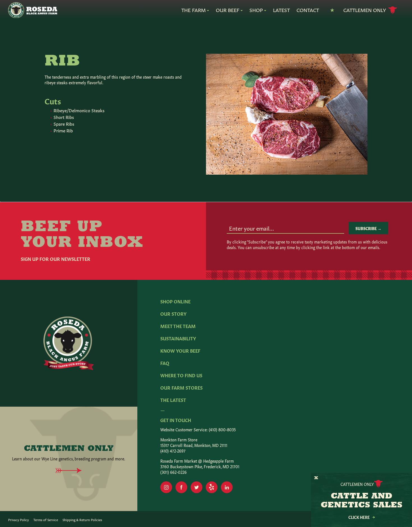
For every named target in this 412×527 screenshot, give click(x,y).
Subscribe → (368, 228)
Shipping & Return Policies (82, 519)
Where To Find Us (181, 375)
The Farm (193, 9)
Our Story (173, 313)
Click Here (359, 517)
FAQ (164, 363)
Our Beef (227, 9)
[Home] (32, 10)
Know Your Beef (180, 350)
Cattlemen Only (364, 9)
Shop (256, 9)
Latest (281, 9)
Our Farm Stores (181, 387)
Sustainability (178, 338)
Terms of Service (45, 519)
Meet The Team (178, 326)
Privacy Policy (18, 519)
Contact (308, 9)
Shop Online (175, 301)
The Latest (173, 400)
